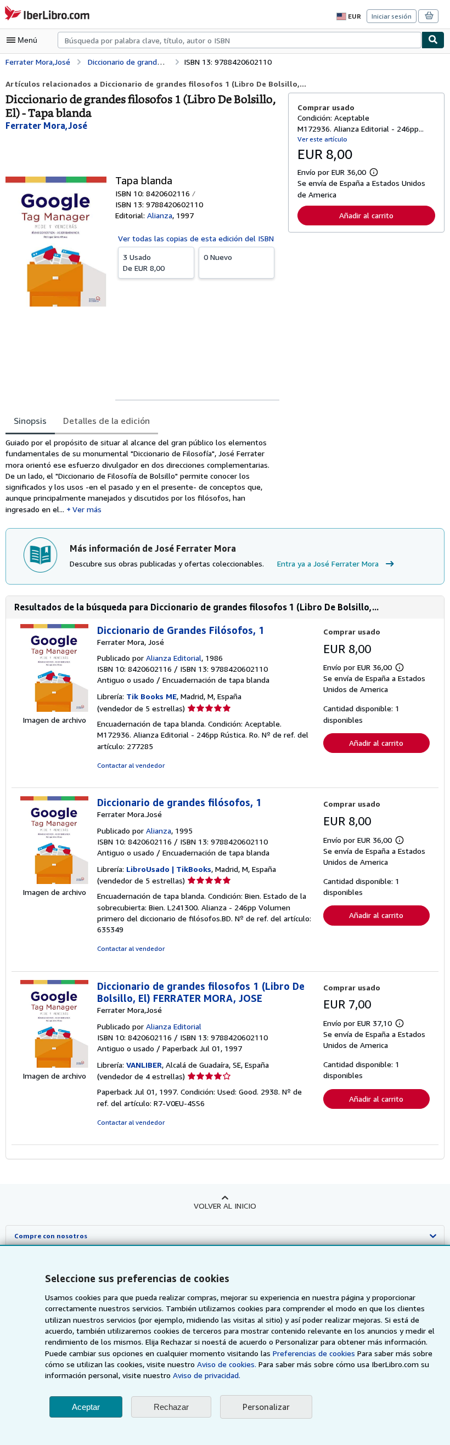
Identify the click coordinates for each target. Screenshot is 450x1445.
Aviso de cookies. (226, 1364)
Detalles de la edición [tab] (106, 420)
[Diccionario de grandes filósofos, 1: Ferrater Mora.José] (54, 881)
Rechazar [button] (171, 1407)
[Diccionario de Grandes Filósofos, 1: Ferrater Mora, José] (54, 708)
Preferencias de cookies (314, 1353)
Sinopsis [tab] (30, 420)
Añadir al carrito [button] (366, 215)
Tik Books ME (151, 696)
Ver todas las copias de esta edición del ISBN (196, 238)
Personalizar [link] (266, 1407)
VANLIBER (144, 1064)
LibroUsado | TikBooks (168, 869)
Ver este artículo (322, 139)
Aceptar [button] (86, 1407)
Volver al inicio (225, 1205)
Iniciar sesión (392, 16)
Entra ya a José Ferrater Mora (328, 563)
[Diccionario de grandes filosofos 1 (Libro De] (54, 1064)
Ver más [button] (87, 509)
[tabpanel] (142, 476)
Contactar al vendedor (131, 765)
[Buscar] (433, 40)
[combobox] (239, 40)
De (144, 262)
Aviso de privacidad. (206, 1375)
